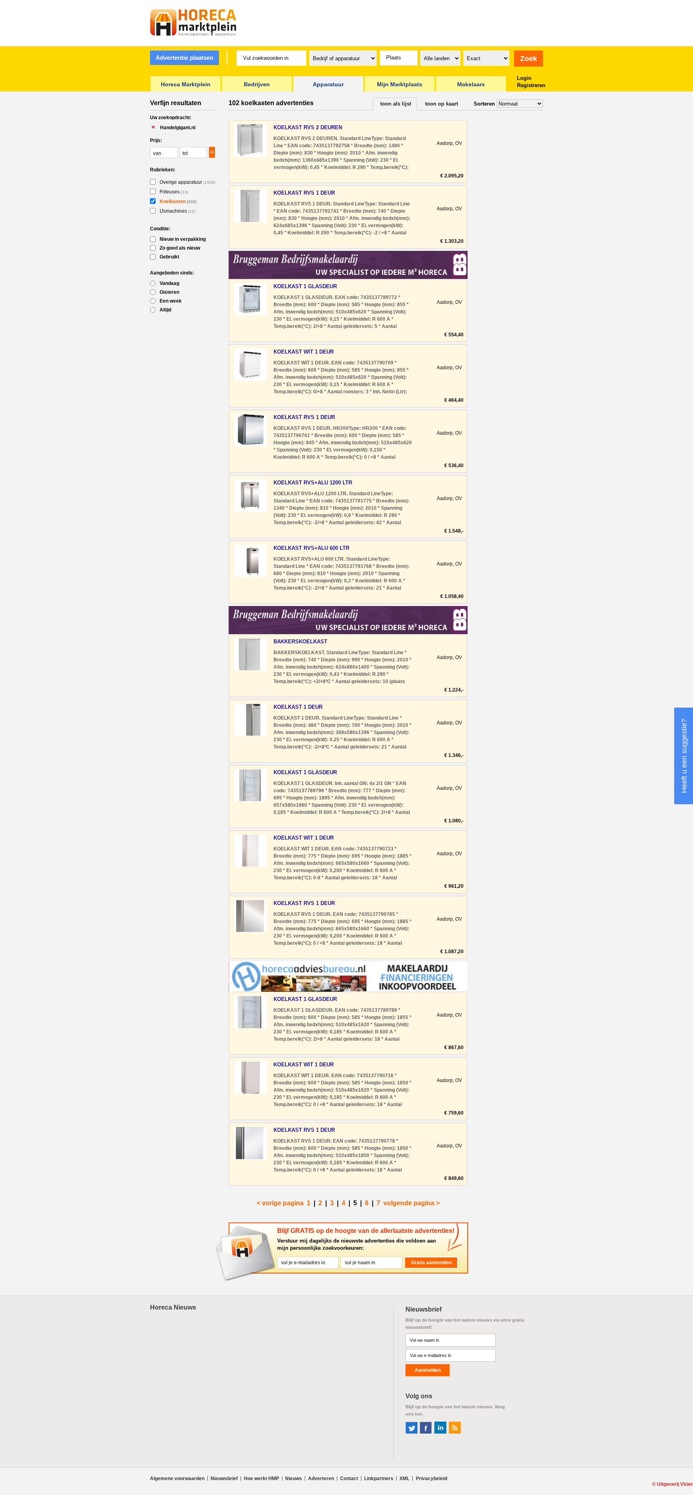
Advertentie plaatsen (184, 57)
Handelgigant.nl (177, 127)
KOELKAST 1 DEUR (298, 707)
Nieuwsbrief (224, 1478)
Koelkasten (178, 201)
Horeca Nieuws (173, 1307)
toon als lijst (395, 104)
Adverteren (321, 1478)
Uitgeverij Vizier (675, 1484)
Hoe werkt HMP (261, 1478)
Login (524, 78)
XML (404, 1478)
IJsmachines (177, 211)
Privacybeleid (431, 1478)
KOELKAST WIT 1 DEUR (304, 352)
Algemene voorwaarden (177, 1478)
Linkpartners (378, 1478)
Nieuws (293, 1478)
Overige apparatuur (187, 182)
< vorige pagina (280, 1203)
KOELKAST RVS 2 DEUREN (308, 127)
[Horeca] (193, 22)
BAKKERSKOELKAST (300, 642)
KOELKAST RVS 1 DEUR (304, 193)
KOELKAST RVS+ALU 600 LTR (311, 548)
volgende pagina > (411, 1203)
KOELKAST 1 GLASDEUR (305, 286)
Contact (349, 1478)
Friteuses (174, 192)
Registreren (531, 85)
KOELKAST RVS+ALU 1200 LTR (313, 483)
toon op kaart (441, 104)
